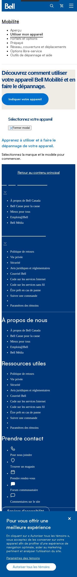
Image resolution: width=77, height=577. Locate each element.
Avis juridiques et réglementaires (30, 268)
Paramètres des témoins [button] (24, 305)
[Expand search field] (52, 5)
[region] (38, 544)
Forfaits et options (23, 38)
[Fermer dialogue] (69, 519)
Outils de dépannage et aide (31, 55)
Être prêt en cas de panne (25, 290)
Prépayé (16, 43)
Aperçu (15, 30)
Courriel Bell (18, 273)
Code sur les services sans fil (27, 284)
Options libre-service (26, 51)
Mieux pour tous (20, 211)
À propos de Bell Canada (25, 200)
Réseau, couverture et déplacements (38, 47)
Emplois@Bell (19, 217)
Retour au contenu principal (39, 173)
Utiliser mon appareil (26, 34)
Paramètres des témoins (23, 558)
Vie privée (16, 257)
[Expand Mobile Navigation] (71, 5)
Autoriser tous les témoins (31, 567)
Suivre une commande (23, 295)
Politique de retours (22, 251)
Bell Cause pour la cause (25, 206)
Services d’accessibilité (25, 511)
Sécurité (15, 262)
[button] (25, 501)
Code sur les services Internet (28, 279)
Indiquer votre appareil (25, 99)
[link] (12, 449)
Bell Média (17, 222)
